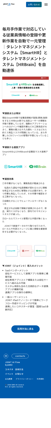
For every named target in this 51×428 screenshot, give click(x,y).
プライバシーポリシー (24, 379)
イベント (9, 374)
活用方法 (19, 369)
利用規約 (40, 379)
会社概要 (8, 379)
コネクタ (9, 369)
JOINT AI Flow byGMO (12, 363)
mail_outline (6, 356)
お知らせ (19, 374)
